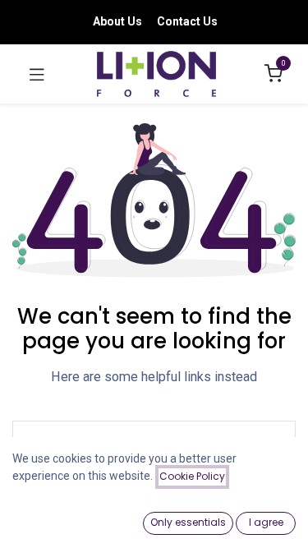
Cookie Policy (192, 476)
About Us (117, 21)
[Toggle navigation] (36, 74)
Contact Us (187, 21)
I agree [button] (266, 522)
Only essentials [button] (188, 522)
